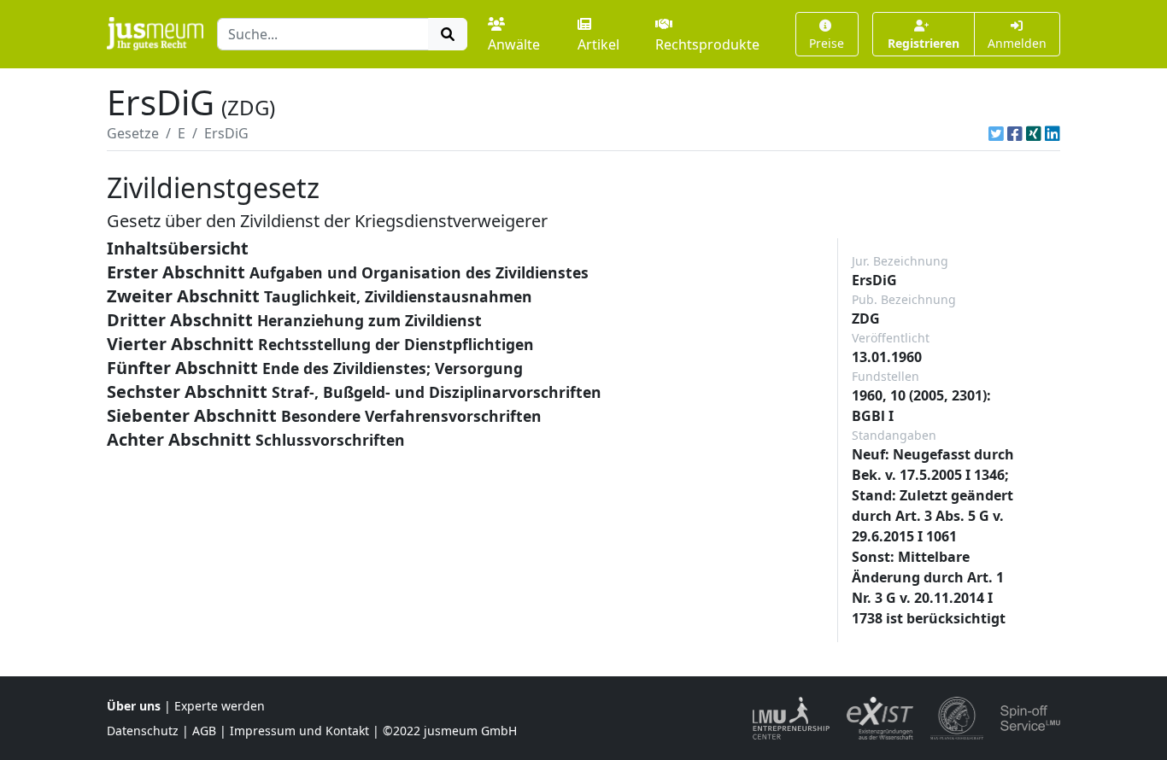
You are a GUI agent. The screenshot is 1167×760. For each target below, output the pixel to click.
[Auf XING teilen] (1033, 133)
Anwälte (514, 44)
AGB (204, 730)
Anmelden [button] (1017, 43)
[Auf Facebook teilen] (1015, 133)
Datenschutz (143, 730)
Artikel (598, 44)
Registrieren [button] (923, 43)
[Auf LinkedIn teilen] (1052, 133)
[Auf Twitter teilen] (996, 133)
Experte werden (219, 706)
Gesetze (133, 133)
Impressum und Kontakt (299, 730)
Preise (826, 43)
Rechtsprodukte (707, 44)
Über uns (134, 706)
